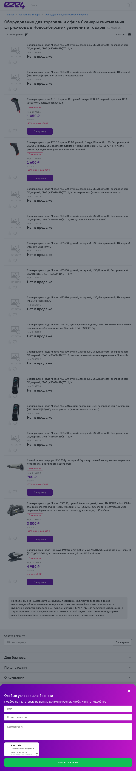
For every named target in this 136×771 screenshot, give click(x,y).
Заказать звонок (68, 762)
